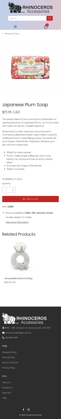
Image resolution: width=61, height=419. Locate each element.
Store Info (6, 392)
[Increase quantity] (13, 188)
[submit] (49, 18)
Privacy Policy (8, 367)
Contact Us (7, 387)
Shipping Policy (9, 352)
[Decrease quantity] (13, 191)
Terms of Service (10, 362)
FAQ (4, 398)
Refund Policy (8, 357)
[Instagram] (29, 410)
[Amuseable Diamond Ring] (20, 257)
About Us (6, 382)
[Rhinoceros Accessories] (30, 7)
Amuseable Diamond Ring (18, 278)
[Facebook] (23, 410)
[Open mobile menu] (15, 27)
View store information (17, 222)
